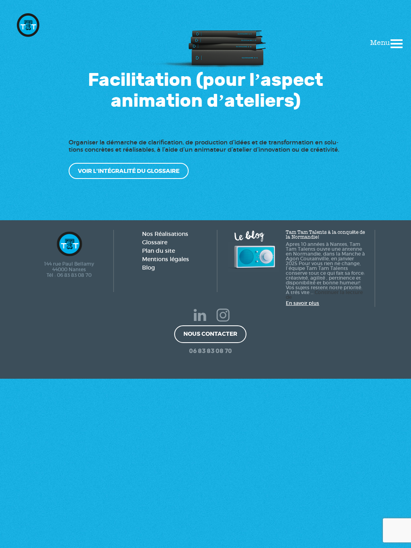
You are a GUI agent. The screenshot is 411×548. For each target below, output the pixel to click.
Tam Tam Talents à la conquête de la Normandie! (325, 234)
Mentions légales (165, 259)
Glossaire (154, 242)
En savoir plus (302, 303)
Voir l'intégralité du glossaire (128, 171)
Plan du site (158, 250)
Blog (148, 267)
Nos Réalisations (165, 233)
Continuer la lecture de (324, 294)
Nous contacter (210, 333)
